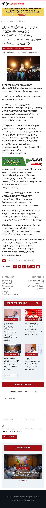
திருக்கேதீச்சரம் (21, 260)
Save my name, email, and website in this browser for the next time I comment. (22, 430)
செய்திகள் (18, 48)
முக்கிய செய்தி (27, 48)
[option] (23, 467)
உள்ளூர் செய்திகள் (8, 48)
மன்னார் (30, 260)
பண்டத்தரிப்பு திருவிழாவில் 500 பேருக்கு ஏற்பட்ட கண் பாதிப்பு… (23, 473)
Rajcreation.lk (29, 500)
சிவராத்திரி (11, 260)
